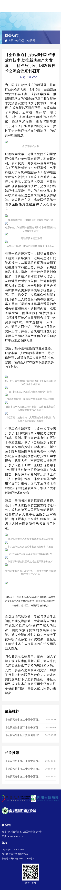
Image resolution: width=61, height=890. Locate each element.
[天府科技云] (16, 798)
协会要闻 (30, 40)
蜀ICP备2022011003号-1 (22, 858)
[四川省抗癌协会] (45, 798)
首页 (10, 40)
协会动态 (19, 40)
